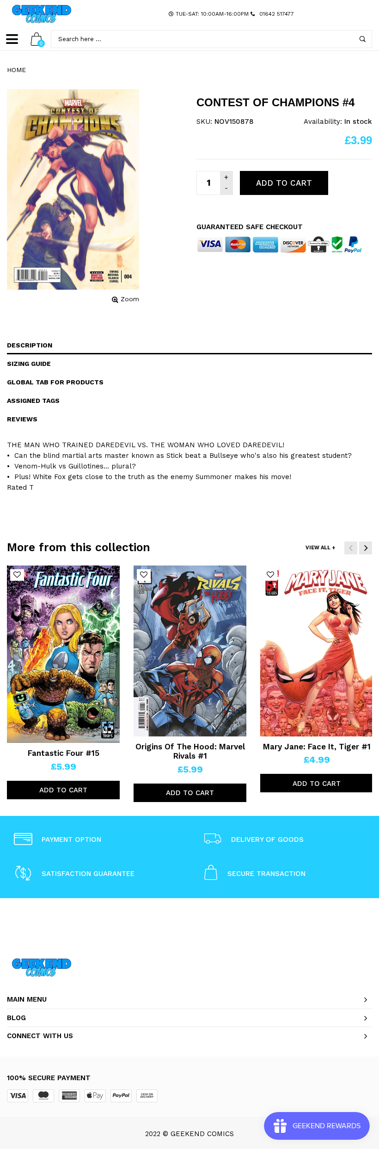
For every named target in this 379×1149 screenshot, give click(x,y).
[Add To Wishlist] (17, 575)
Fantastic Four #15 (63, 753)
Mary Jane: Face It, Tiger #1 (317, 746)
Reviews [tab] (22, 419)
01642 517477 (276, 14)
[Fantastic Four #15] (63, 654)
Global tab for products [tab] (55, 382)
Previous (350, 547)
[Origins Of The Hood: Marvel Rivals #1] (190, 650)
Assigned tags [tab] (33, 400)
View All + (320, 548)
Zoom (130, 299)
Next (365, 547)
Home (16, 69)
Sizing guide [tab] (29, 363)
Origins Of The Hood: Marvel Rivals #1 (190, 751)
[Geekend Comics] (41, 14)
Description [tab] (29, 345)
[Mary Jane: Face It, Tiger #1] (316, 650)
